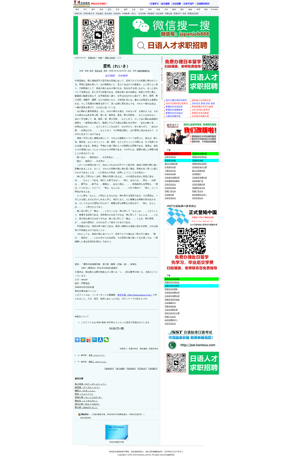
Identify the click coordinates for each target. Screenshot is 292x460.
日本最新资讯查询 (172, 181)
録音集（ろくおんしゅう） (87, 387)
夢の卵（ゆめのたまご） (86, 407)
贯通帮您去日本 (198, 188)
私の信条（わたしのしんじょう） (91, 384)
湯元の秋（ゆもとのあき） (87, 404)
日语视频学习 (170, 303)
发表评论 (109, 369)
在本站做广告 (197, 181)
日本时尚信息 (170, 188)
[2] (114, 328)
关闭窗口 (153, 369)
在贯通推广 (196, 174)
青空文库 (98, 71)
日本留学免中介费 (199, 167)
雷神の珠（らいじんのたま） (89, 397)
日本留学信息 (170, 167)
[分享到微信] (106, 339)
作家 (100, 58)
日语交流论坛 (170, 184)
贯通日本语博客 (171, 289)
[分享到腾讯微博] (94, 339)
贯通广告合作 (170, 191)
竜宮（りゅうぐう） (97, 355)
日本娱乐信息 (170, 174)
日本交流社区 (170, 157)
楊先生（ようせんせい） (86, 400)
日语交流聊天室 (198, 184)
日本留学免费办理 (172, 178)
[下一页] (120, 328)
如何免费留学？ (171, 320)
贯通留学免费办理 (199, 154)
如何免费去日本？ (199, 195)
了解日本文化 (170, 171)
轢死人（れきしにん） (98, 362)
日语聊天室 (169, 195)
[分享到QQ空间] (83, 339)
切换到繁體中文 (143, 71)
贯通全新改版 (170, 306)
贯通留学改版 (170, 160)
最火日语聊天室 (171, 164)
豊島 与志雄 (110, 58)
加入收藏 (120, 369)
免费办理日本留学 (172, 154)
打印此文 (142, 369)
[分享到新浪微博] (88, 339)
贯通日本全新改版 (172, 279)
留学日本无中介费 (172, 313)
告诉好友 (131, 369)
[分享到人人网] (100, 339)
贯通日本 (91, 58)
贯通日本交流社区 (199, 157)
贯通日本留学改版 (172, 300)
